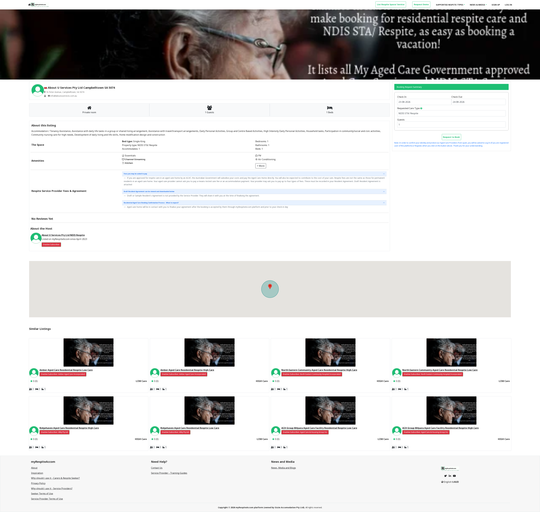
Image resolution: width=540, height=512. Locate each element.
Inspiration (37, 473)
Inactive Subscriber (51, 244)
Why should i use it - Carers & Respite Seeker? (55, 478)
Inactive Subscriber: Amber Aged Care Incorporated (63, 374)
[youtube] (454, 476)
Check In (401, 96)
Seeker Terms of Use (42, 493)
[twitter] (445, 476)
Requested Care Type (408, 108)
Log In (508, 4)
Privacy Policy (38, 483)
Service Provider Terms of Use (47, 498)
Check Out (456, 96)
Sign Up (496, 4)
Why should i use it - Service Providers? (51, 488)
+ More (261, 165)
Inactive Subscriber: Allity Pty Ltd (54, 432)
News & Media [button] (477, 4)
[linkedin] (450, 476)
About (34, 467)
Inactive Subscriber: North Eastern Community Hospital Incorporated (312, 374)
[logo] (40, 5)
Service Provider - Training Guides (169, 473)
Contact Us (156, 467)
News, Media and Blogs (283, 467)
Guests (401, 119)
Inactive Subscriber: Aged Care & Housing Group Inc (305, 432)
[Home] (29, 5)
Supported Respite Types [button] (449, 4)
